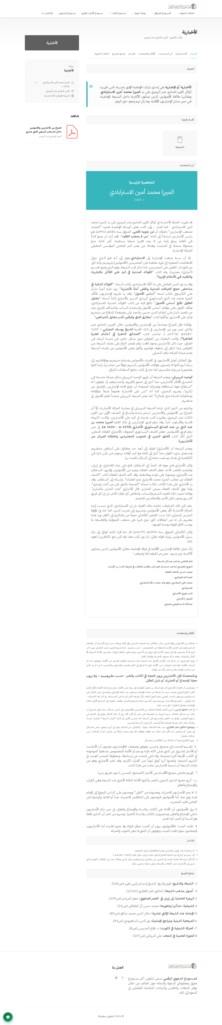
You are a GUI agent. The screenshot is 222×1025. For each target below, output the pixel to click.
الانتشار (131, 53)
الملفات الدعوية (187, 13)
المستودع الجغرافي (162, 13)
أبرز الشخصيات (165, 53)
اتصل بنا (46, 13)
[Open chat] (8, 1017)
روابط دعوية (140, 13)
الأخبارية (69, 70)
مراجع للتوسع (118, 53)
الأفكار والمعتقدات (146, 53)
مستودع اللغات (118, 13)
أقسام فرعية (181, 53)
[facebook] (122, 978)
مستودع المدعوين (67, 13)
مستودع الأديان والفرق (92, 13)
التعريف (193, 53)
